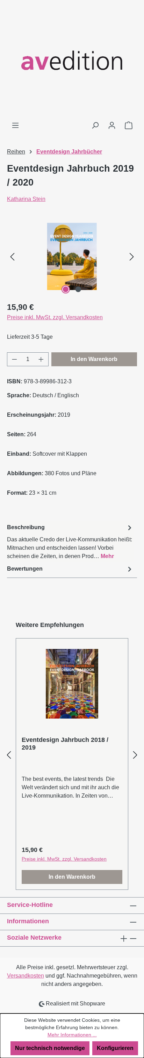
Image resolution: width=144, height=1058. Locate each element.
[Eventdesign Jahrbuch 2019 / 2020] (71, 256)
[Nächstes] (132, 256)
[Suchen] (95, 125)
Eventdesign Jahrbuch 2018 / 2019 (65, 743)
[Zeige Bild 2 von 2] (78, 289)
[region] (72, 256)
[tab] (70, 541)
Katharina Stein (26, 199)
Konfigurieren (115, 1048)
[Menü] (15, 125)
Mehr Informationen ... (72, 1034)
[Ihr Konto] (111, 125)
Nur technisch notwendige (50, 1048)
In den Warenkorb (94, 359)
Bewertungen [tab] (25, 569)
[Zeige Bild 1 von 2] (66, 289)
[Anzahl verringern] (14, 359)
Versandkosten (25, 976)
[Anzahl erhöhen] (41, 359)
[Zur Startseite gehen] (72, 60)
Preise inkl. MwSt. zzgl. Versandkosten (55, 317)
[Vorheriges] (12, 256)
